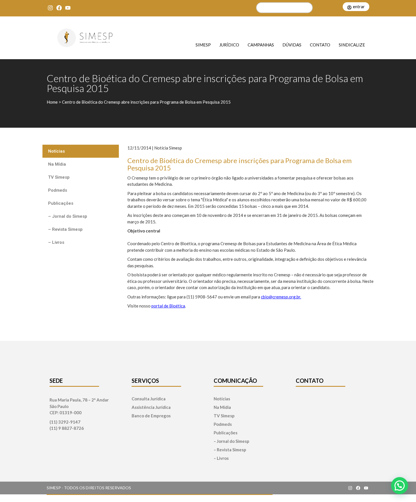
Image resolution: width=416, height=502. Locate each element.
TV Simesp (59, 177)
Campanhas (261, 44)
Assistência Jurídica (151, 407)
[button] (399, 485)
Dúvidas (291, 44)
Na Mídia (57, 164)
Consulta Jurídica (149, 399)
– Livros (56, 242)
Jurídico (229, 44)
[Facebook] (59, 7)
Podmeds (57, 190)
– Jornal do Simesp (67, 216)
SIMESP (203, 44)
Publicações (60, 203)
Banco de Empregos (151, 416)
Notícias (56, 151)
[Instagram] (50, 7)
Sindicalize (352, 44)
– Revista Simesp (65, 229)
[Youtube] (67, 7)
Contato (320, 44)
